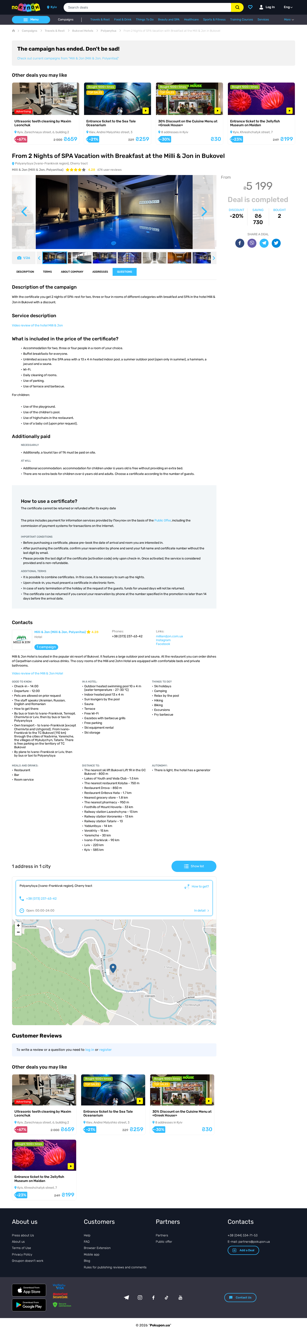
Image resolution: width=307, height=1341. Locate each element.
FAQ (86, 1242)
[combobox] (147, 7)
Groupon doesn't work (27, 1261)
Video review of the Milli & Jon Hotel (37, 673)
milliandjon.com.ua (169, 636)
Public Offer (162, 520)
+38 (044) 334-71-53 (243, 1235)
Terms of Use (21, 1248)
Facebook (163, 644)
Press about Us (23, 1235)
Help (87, 1235)
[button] (113, 968)
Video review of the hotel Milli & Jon (37, 325)
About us (18, 1242)
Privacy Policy (22, 1254)
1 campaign (46, 647)
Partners (162, 1235)
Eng (287, 7)
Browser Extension (97, 1248)
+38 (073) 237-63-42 (41, 899)
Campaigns (65, 19)
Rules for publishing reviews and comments (115, 1267)
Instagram (163, 640)
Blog (87, 1261)
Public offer (164, 1242)
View (22, 109)
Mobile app (91, 1254)
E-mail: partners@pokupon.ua (249, 1242)
